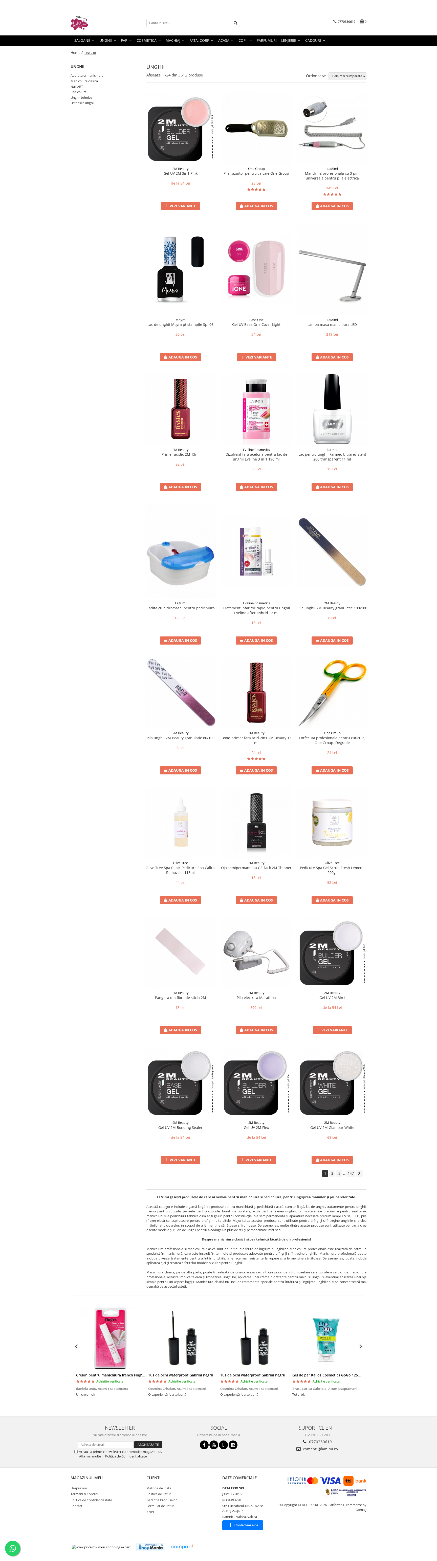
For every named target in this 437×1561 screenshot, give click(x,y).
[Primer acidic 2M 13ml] (180, 409)
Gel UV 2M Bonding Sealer (180, 1127)
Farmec (332, 449)
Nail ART (77, 86)
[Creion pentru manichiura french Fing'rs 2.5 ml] (110, 1338)
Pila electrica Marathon (256, 997)
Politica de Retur (158, 1494)
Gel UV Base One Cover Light (256, 324)
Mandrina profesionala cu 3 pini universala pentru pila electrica (332, 176)
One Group (256, 168)
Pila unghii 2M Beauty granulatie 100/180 (332, 608)
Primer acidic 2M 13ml (181, 454)
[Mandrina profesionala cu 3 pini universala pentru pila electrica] (332, 128)
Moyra (180, 319)
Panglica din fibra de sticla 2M (180, 997)
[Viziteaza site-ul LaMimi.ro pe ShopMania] (151, 1547)
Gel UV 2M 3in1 (332, 997)
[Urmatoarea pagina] (359, 1173)
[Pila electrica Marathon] (256, 952)
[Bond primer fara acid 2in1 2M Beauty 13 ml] (256, 692)
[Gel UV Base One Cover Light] (256, 268)
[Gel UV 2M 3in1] (332, 952)
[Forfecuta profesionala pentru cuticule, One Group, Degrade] (332, 692)
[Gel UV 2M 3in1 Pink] (180, 128)
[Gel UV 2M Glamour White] (332, 1082)
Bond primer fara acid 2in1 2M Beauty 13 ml (256, 740)
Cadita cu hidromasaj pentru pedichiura (180, 608)
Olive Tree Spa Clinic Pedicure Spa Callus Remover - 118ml (180, 870)
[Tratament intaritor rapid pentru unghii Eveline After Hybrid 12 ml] (256, 551)
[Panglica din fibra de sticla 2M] (180, 952)
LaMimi (332, 168)
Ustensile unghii (82, 103)
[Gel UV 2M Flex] (256, 1082)
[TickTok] (223, 1444)
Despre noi (79, 1488)
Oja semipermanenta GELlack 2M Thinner (256, 867)
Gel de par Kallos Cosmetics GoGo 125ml (327, 1375)
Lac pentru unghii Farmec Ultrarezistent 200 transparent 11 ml (332, 457)
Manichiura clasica (84, 81)
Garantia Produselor (161, 1500)
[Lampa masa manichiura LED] (332, 269)
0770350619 (320, 1441)
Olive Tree (180, 862)
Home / (77, 52)
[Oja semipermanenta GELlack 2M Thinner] (256, 822)
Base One (256, 319)
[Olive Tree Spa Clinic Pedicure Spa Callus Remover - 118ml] (180, 822)
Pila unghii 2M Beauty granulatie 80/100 (180, 737)
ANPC (150, 1512)
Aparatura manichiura (87, 75)
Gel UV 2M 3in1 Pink (181, 173)
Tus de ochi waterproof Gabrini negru (180, 1375)
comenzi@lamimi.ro (320, 1448)
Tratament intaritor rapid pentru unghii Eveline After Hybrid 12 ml (256, 610)
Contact (76, 1506)
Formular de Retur (160, 1506)
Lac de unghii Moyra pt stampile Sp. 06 (180, 324)
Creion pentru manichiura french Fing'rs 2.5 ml (116, 1375)
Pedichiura (78, 92)
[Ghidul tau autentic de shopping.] (182, 1547)
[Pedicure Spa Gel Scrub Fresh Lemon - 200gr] (332, 822)
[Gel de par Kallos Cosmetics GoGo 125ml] (327, 1338)
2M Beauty (180, 168)
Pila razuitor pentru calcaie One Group (256, 173)
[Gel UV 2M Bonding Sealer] (180, 1082)
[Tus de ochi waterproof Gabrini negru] (182, 1338)
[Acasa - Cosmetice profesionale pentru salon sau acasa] (96, 23)
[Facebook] (204, 1444)
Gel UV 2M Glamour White (332, 1127)
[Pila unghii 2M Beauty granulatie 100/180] (332, 551)
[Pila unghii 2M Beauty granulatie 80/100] (180, 692)
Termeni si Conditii (84, 1494)
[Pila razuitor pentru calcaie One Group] (256, 128)
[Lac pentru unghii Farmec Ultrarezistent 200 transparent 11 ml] (332, 409)
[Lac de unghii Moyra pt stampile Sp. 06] (180, 268)
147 (351, 1173)
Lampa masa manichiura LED (332, 324)
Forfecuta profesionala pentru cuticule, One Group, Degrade (332, 740)
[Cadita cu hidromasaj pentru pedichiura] (180, 551)
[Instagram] (233, 1444)
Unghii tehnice (81, 97)
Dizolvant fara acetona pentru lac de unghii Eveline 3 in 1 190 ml (256, 457)
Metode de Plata (158, 1488)
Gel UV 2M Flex (256, 1127)
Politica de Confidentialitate (126, 1456)
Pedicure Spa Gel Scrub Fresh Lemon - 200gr (332, 870)
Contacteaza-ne (246, 1525)
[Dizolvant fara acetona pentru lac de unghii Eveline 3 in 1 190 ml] (256, 409)
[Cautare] (235, 23)
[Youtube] (213, 1444)
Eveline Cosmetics (256, 449)
